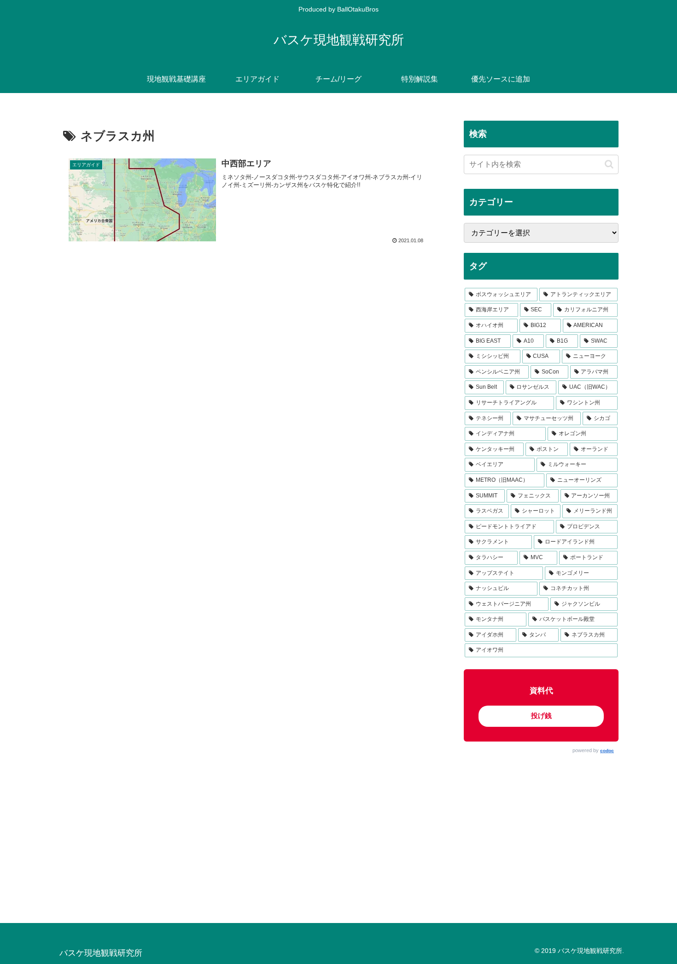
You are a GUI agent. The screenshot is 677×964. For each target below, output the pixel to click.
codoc (607, 750)
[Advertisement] (541, 829)
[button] (609, 164)
